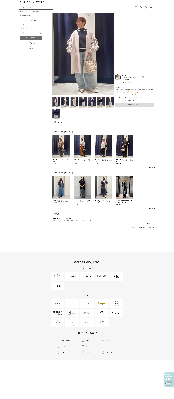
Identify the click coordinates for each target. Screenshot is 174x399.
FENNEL (119, 97)
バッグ (107, 340)
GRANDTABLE (137, 97)
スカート (88, 340)
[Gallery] (83, 54)
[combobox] (36, 8)
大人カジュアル (120, 100)
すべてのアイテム (66, 340)
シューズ (108, 346)
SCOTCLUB (127, 97)
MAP (148, 223)
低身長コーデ (131, 100)
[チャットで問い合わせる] (169, 379)
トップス (64, 346)
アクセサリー (109, 352)
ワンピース (89, 352)
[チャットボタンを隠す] (164, 373)
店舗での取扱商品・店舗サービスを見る (143, 227)
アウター (64, 352)
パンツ (87, 346)
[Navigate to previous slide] (53, 54)
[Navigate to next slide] (112, 54)
